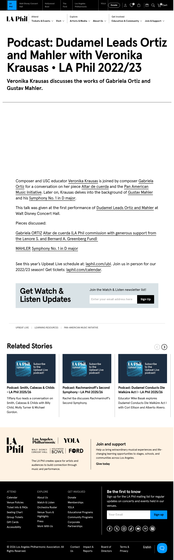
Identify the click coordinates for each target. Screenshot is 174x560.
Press (40, 521)
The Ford (65, 5)
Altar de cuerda (95, 187)
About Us (42, 497)
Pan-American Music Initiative (81, 327)
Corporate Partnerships (75, 524)
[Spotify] (145, 528)
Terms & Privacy (124, 549)
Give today (103, 463)
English (147, 547)
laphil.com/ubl (98, 264)
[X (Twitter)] (116, 528)
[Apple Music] (152, 528)
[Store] (139, 5)
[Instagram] (124, 528)
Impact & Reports (88, 549)
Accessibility (14, 527)
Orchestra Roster (47, 507)
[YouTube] (138, 528)
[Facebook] (109, 528)
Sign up (159, 514)
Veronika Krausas (83, 181)
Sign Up (146, 299)
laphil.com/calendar (83, 270)
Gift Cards (13, 522)
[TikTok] (131, 528)
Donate (114, 5)
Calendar (12, 497)
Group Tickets (15, 517)
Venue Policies (15, 502)
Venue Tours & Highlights (45, 514)
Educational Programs (80, 512)
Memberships (75, 502)
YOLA (103, 4)
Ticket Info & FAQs (17, 507)
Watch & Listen (46, 502)
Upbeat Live (22, 327)
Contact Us (75, 549)
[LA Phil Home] (17, 18)
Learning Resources (46, 327)
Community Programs (80, 517)
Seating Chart (15, 512)
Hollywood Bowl (50, 5)
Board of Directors (106, 549)
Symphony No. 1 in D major (52, 198)
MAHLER (23, 249)
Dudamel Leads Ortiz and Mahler (125, 208)
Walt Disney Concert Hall (28, 5)
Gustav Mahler (140, 193)
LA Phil (11, 5)
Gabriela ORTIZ (29, 233)
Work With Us (45, 526)
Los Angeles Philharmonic (81, 5)
